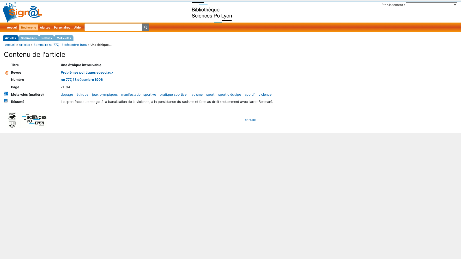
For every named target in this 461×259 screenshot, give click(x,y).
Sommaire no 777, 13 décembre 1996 (60, 45)
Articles (10, 38)
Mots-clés (64, 38)
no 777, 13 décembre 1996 (82, 79)
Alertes (45, 27)
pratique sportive (173, 94)
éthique (82, 94)
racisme (196, 94)
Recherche (28, 27)
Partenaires (62, 27)
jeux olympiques (105, 94)
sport (210, 94)
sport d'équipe (229, 94)
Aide (77, 27)
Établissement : (393, 5)
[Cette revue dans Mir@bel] (7, 72)
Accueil (12, 27)
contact (250, 120)
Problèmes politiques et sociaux (87, 72)
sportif (250, 94)
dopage (67, 94)
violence (265, 94)
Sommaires (29, 38)
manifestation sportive (138, 94)
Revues (47, 38)
